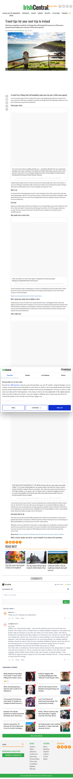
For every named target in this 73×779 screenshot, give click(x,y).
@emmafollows (20, 30)
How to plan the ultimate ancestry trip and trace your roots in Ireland (41, 534)
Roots (45, 759)
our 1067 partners (14, 385)
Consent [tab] (10, 375)
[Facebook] (59, 6)
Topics (32, 749)
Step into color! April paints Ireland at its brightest (14, 566)
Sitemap (32, 769)
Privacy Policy (34, 759)
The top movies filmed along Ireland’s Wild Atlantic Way (36, 566)
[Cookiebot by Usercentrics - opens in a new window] (62, 369)
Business (46, 749)
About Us (33, 752)
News (45, 747)
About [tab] (63, 375)
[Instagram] (67, 6)
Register (33, 766)
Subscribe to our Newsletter (13, 755)
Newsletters (51, 6)
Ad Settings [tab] (45, 375)
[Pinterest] (70, 6)
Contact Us (33, 754)
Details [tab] (27, 375)
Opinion (46, 752)
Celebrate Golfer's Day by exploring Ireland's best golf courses (57, 567)
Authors (32, 747)
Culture (46, 754)
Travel (45, 756)
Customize (35, 407)
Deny (13, 407)
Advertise (33, 756)
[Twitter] (63, 6)
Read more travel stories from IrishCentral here (26, 296)
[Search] (70, 13)
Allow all (59, 407)
